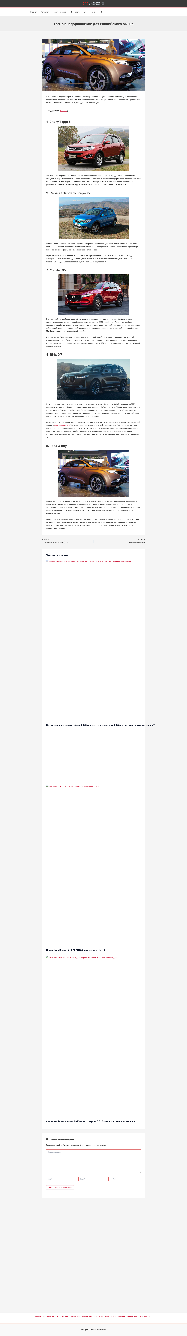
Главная (33, 12)
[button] (157, 3)
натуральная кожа (62, 425)
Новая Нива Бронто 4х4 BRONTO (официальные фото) (75, 950)
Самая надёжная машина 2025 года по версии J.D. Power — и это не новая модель (90, 1121)
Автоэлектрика (61, 12)
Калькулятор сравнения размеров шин (121, 1316)
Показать (63, 111)
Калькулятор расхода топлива (55, 1316)
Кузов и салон (89, 12)
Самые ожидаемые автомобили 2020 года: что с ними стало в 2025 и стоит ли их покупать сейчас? (100, 725)
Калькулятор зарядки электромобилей (86, 1316)
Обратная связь (145, 1316)
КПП (100, 12)
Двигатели (75, 12)
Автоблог (45, 12)
